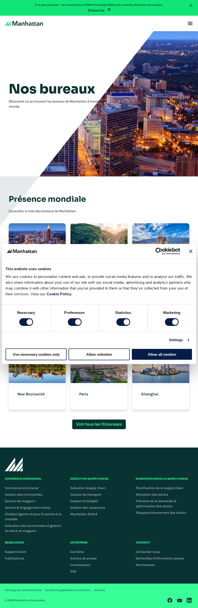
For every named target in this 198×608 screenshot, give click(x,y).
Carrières (77, 552)
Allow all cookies (162, 354)
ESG (73, 571)
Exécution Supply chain (88, 488)
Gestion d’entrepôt (84, 501)
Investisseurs (80, 565)
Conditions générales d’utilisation (68, 590)
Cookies (99, 590)
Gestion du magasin (20, 501)
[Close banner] (190, 251)
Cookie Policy (59, 294)
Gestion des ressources (87, 508)
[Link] (170, 600)
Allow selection (99, 354)
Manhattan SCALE (84, 514)
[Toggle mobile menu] (190, 23)
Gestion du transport (85, 494)
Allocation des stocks (152, 494)
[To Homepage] (14, 464)
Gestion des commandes (23, 494)
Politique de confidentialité (23, 590)
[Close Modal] (191, 5)
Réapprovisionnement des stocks (161, 513)
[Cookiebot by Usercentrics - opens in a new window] (159, 251)
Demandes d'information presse (160, 558)
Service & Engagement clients (27, 508)
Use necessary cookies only (36, 354)
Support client (15, 552)
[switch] (75, 322)
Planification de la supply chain (159, 488)
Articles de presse (83, 558)
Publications (14, 558)
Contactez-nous (148, 552)
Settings (176, 340)
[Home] (24, 23)
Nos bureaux (145, 565)
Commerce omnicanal (22, 488)
